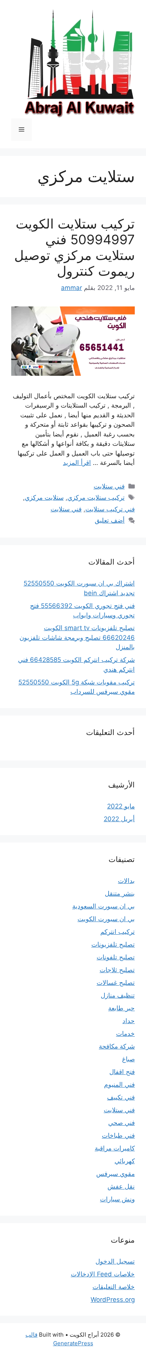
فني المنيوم (119, 1084)
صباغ (128, 1059)
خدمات (125, 1033)
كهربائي (125, 1161)
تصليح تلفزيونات (113, 944)
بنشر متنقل (120, 893)
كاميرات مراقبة (115, 1148)
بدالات (126, 880)
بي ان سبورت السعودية (103, 906)
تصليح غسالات (116, 982)
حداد (128, 1021)
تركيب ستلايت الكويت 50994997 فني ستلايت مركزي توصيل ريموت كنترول (74, 247)
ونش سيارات (117, 1199)
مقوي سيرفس (115, 1173)
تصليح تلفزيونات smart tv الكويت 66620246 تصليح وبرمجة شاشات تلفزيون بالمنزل (77, 637)
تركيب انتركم (117, 931)
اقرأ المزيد (77, 462)
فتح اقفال (122, 1072)
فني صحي (121, 1122)
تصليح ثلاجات (117, 970)
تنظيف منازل (118, 995)
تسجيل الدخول (115, 1261)
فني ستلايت (109, 486)
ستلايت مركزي (44, 497)
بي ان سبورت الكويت (106, 919)
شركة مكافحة (117, 1046)
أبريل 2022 (119, 819)
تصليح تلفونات (116, 957)
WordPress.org (113, 1299)
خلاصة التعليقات (113, 1287)
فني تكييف (121, 1097)
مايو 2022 (121, 806)
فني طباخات (118, 1135)
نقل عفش (121, 1186)
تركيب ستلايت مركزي (96, 497)
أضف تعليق (110, 520)
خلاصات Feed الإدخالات (103, 1274)
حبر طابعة (121, 1008)
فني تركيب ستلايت (110, 509)
